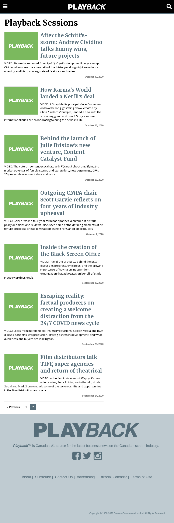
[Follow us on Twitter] (87, 458)
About (26, 477)
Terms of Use (141, 477)
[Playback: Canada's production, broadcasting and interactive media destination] (87, 7)
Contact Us (64, 477)
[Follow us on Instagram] (98, 458)
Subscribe (43, 477)
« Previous (13, 407)
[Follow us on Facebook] (76, 458)
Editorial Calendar (113, 477)
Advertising (86, 477)
